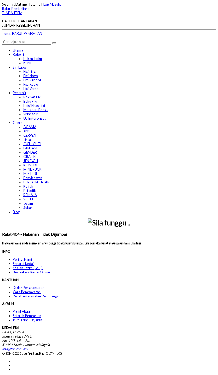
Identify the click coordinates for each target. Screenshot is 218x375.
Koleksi (18, 54)
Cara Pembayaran (27, 292)
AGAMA (29, 127)
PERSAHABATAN (36, 182)
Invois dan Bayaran (27, 320)
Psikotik (29, 190)
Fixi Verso (31, 88)
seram (28, 203)
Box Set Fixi (32, 97)
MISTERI (30, 173)
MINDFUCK (32, 169)
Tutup (6, 33)
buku (27, 63)
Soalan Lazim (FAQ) (28, 268)
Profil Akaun (22, 311)
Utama (18, 50)
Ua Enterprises (34, 118)
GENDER (30, 152)
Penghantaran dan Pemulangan (37, 296)
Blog (16, 212)
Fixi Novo (30, 76)
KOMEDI (30, 165)
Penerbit (19, 93)
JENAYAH (30, 161)
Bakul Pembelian (15, 8)
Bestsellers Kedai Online (31, 272)
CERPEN (29, 135)
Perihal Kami (22, 259)
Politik (28, 186)
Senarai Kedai (23, 264)
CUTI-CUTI (32, 144)
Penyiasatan (32, 178)
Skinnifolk (30, 114)
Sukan (28, 207)
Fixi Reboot (32, 80)
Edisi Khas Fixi (34, 105)
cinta (27, 139)
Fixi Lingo (30, 71)
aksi (26, 131)
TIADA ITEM (12, 13)
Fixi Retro (30, 84)
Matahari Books (35, 110)
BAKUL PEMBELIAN (27, 33)
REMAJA (30, 195)
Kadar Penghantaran (28, 287)
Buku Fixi (30, 101)
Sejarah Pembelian (27, 316)
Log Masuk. (52, 4)
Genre (17, 122)
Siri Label (20, 67)
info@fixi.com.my (15, 349)
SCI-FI (28, 199)
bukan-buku (32, 59)
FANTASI (30, 148)
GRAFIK (29, 156)
